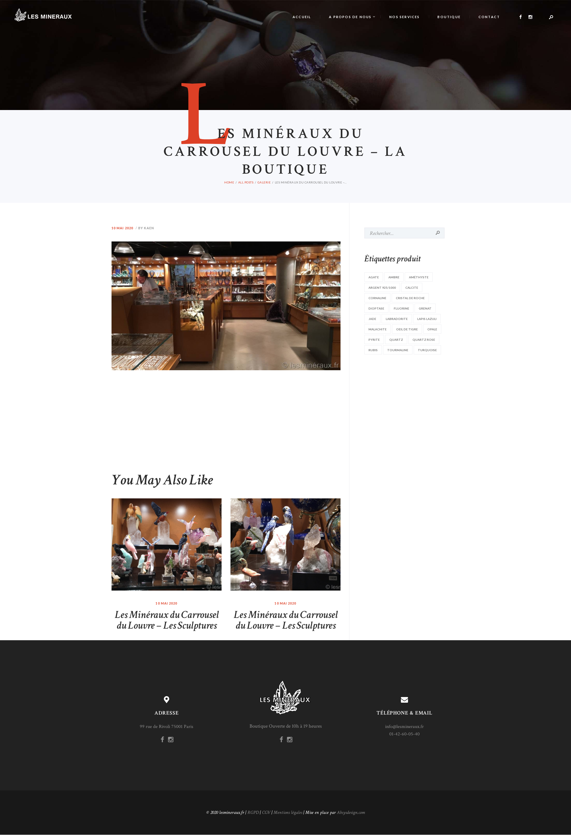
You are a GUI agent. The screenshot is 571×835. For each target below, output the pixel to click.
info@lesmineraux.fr (404, 726)
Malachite (377, 329)
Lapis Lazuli (427, 319)
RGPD (253, 812)
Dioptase (376, 308)
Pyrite (374, 339)
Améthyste (419, 277)
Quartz (396, 339)
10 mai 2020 (122, 228)
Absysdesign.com (351, 812)
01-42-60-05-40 (404, 734)
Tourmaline (397, 350)
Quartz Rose (423, 339)
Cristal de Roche (410, 298)
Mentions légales (288, 812)
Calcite (411, 287)
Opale (432, 329)
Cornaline (377, 298)
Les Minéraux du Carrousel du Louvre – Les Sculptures (167, 620)
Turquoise (427, 350)
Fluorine (401, 308)
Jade (372, 319)
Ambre (393, 277)
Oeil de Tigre (407, 329)
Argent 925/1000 (382, 287)
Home (229, 182)
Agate (373, 277)
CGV (266, 812)
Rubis (373, 350)
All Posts (246, 182)
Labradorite (397, 319)
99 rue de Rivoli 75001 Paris (166, 726)
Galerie (264, 182)
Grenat (425, 308)
